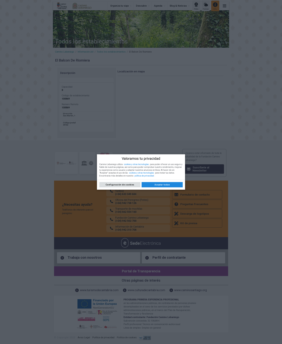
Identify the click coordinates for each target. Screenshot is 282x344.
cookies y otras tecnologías (136, 164)
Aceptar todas (162, 185)
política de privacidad (144, 176)
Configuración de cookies (120, 185)
